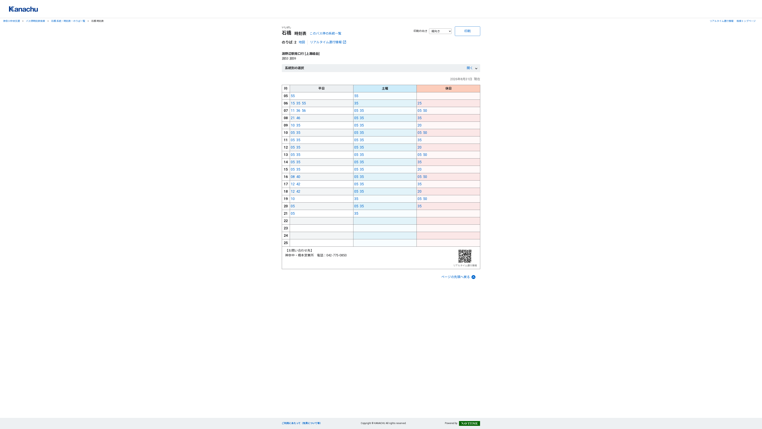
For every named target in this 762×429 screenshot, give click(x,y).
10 (293, 125)
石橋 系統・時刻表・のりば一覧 (68, 21)
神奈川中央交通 (11, 21)
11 (293, 110)
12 (293, 184)
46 (298, 118)
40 (298, 177)
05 (356, 110)
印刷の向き (420, 31)
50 (425, 110)
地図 (302, 42)
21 (293, 118)
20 (419, 125)
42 (298, 184)
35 (298, 103)
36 (298, 110)
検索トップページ (746, 21)
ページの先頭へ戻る (455, 277)
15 (293, 103)
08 (293, 177)
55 (293, 96)
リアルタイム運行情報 (721, 21)
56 (304, 110)
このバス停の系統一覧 (325, 33)
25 (419, 103)
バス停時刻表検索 (35, 21)
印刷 (467, 31)
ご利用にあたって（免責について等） (302, 423)
